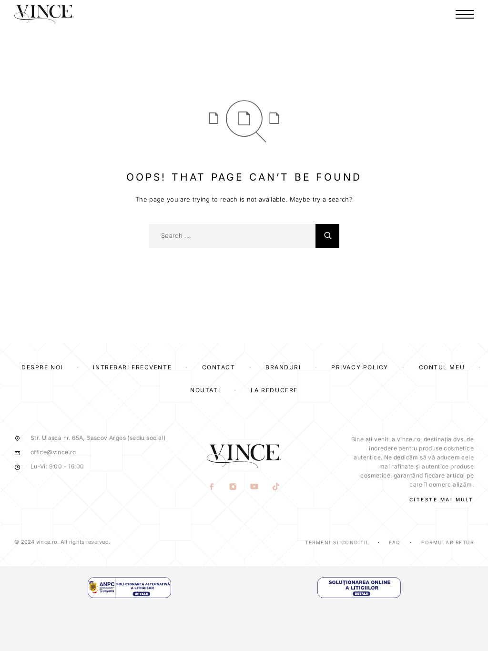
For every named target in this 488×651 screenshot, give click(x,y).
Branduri (283, 367)
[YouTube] (254, 487)
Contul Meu (442, 367)
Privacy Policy (359, 367)
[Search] (327, 236)
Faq (395, 542)
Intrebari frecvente (132, 367)
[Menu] (464, 14)
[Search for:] (232, 236)
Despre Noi (42, 367)
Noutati (205, 390)
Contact (218, 367)
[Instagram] (233, 487)
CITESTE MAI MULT (441, 499)
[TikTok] (276, 487)
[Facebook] (212, 487)
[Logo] (44, 14)
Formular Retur (447, 542)
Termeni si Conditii (336, 542)
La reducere (274, 390)
